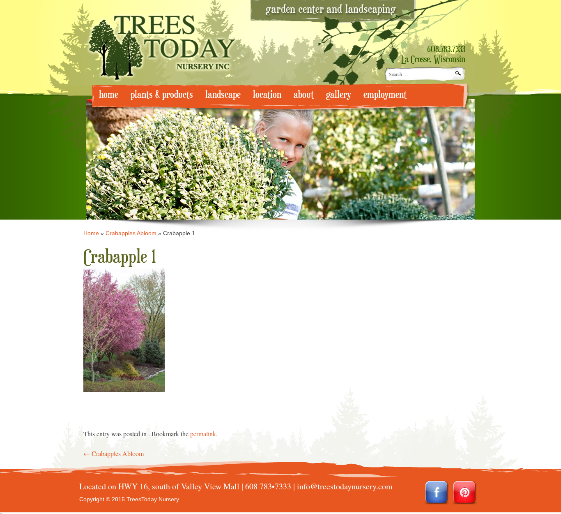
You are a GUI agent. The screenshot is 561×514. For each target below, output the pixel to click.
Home (91, 233)
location (267, 94)
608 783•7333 (268, 486)
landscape (223, 94)
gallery (338, 94)
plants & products (162, 94)
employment (385, 94)
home (108, 94)
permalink (203, 433)
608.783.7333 (446, 50)
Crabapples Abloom (131, 233)
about (304, 94)
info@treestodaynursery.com (345, 486)
